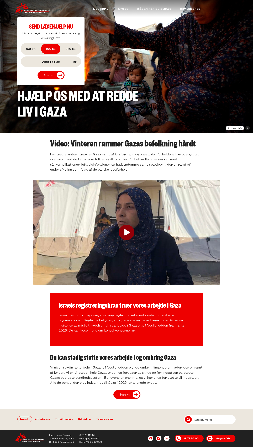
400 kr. (50, 49)
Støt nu (49, 75)
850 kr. (71, 49)
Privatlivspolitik (64, 418)
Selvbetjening (42, 418)
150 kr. (31, 49)
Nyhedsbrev (84, 418)
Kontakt (24, 418)
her (133, 330)
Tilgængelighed (104, 418)
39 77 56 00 (190, 438)
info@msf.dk (222, 438)
